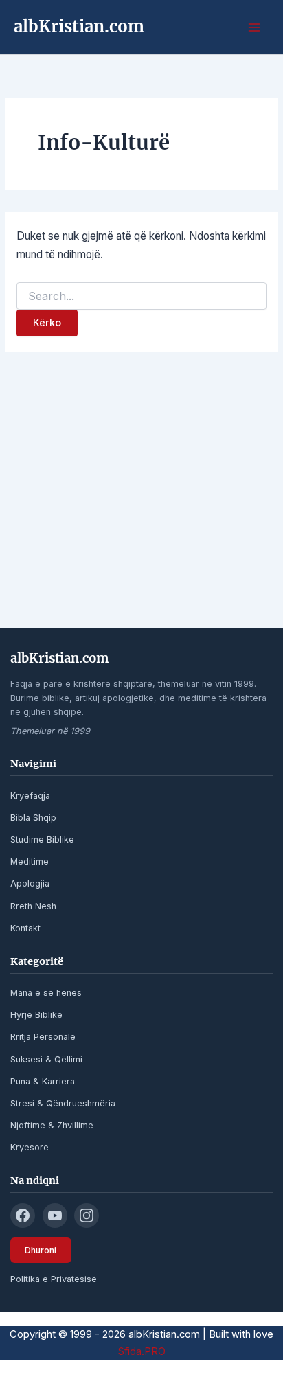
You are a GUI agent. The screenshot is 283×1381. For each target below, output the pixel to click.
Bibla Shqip (33, 817)
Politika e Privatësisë (53, 1279)
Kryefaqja (30, 795)
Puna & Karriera (42, 1081)
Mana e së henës (46, 993)
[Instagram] (86, 1215)
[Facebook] (22, 1215)
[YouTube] (55, 1215)
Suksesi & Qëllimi (46, 1059)
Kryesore (29, 1147)
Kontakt (25, 928)
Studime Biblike (42, 839)
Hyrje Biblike (36, 1014)
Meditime (29, 861)
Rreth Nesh (33, 906)
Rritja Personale (43, 1036)
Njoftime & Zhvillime (51, 1125)
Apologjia (29, 883)
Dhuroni (40, 1250)
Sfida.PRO (142, 1351)
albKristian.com (79, 26)
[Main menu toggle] (254, 27)
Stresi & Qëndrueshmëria (62, 1103)
